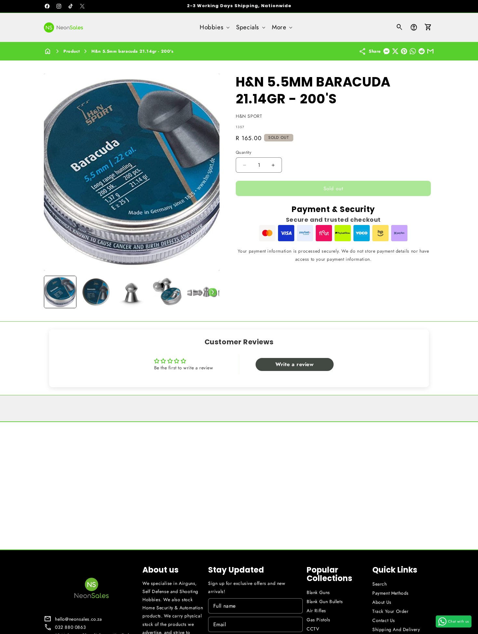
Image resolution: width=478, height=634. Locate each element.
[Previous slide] (51, 292)
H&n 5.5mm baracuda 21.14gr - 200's (132, 51)
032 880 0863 (70, 627)
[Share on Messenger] (386, 51)
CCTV (313, 629)
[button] (214, 27)
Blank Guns (318, 592)
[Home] (48, 51)
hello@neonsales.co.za (78, 619)
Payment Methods (390, 593)
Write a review (294, 364)
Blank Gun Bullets (325, 601)
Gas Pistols (318, 619)
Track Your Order (390, 611)
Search (379, 584)
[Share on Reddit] (421, 51)
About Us (382, 602)
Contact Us (383, 620)
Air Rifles (316, 610)
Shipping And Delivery (396, 629)
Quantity (243, 152)
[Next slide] (212, 292)
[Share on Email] (430, 51)
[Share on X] (395, 51)
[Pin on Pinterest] (404, 51)
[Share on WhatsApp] (413, 51)
